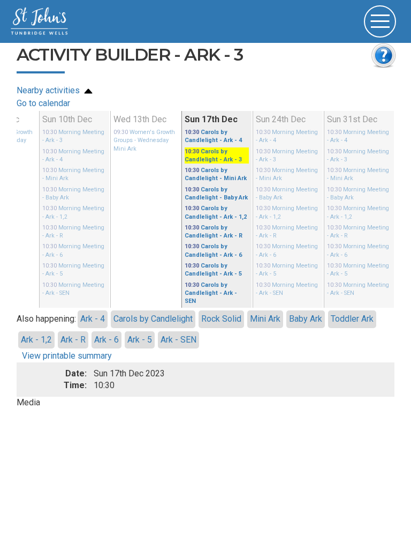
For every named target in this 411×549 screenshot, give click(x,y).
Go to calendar (43, 103)
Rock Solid (221, 298)
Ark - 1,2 (36, 319)
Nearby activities (49, 90)
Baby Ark (305, 298)
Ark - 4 (92, 298)
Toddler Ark (352, 298)
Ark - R (73, 319)
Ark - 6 (106, 319)
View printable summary (67, 335)
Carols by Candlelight (153, 298)
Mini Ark (265, 298)
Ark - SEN (178, 319)
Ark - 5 (139, 319)
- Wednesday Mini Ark (145, 139)
